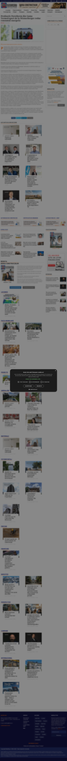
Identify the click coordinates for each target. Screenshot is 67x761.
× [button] (55, 370)
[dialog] (33, 380)
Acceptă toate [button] (28, 386)
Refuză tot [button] (39, 386)
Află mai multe (36, 376)
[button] (33, 379)
